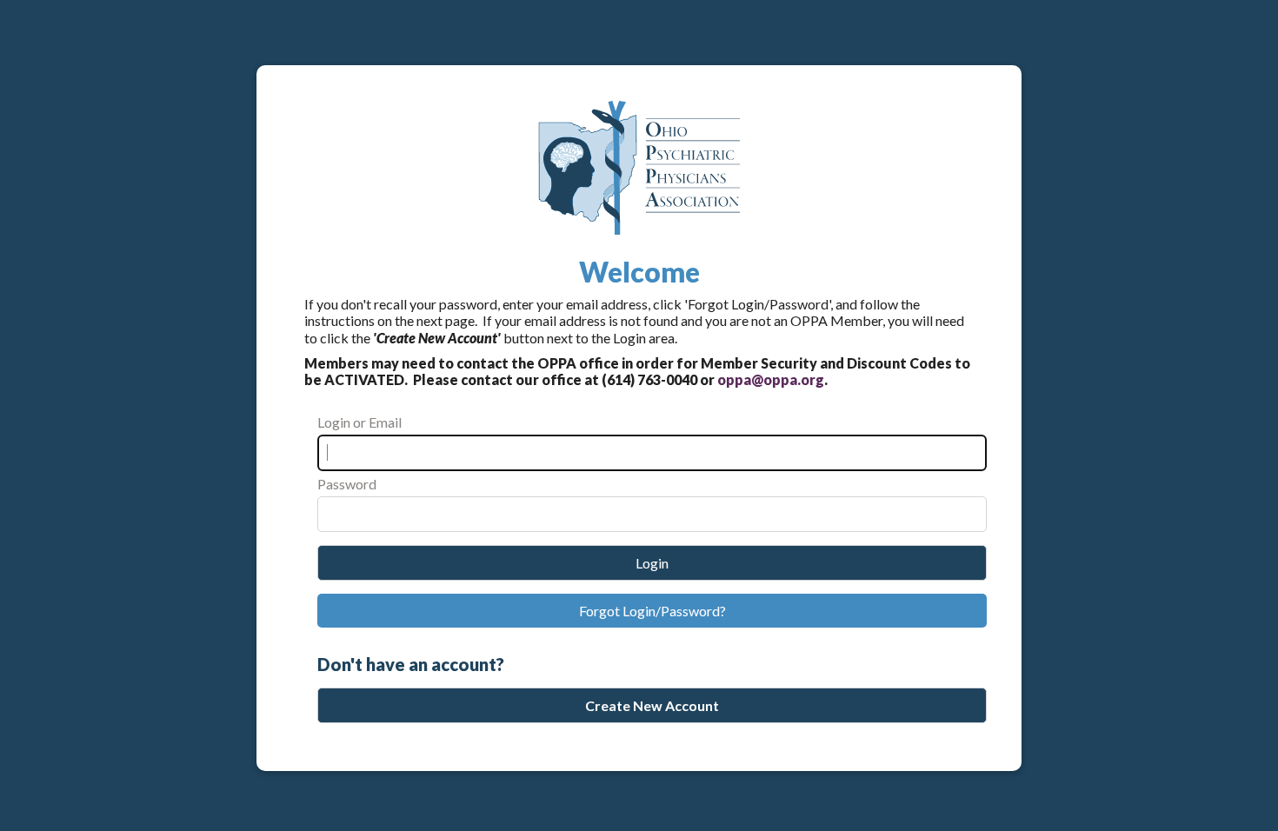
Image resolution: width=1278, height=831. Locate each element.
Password (346, 483)
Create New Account (652, 705)
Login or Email (359, 422)
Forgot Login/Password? (652, 610)
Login (652, 563)
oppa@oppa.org (770, 379)
